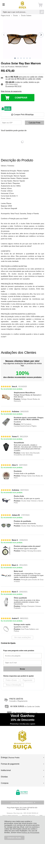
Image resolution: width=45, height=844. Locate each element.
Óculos (15, 15)
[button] (15, 58)
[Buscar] (42, 12)
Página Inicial (5, 15)
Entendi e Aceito (14, 838)
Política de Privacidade (30, 832)
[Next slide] (41, 34)
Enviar (22, 669)
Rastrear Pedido (14, 757)
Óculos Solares (26, 15)
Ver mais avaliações (22, 637)
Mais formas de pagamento (11, 91)
